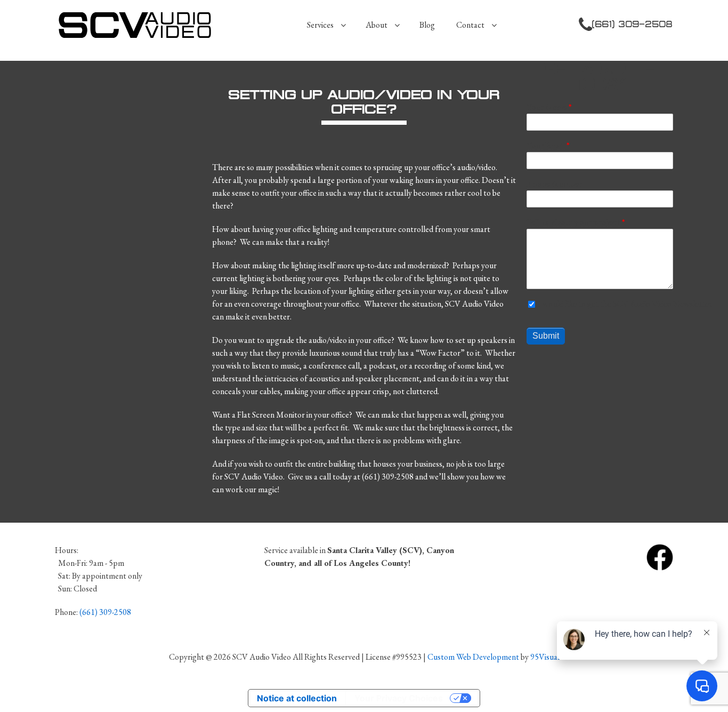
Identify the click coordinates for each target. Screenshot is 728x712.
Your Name (547, 107)
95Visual (545, 656)
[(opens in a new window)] (659, 556)
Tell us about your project (573, 222)
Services (320, 24)
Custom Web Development (473, 656)
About (376, 24)
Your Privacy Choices (398, 698)
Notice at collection (297, 698)
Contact (470, 24)
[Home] (139, 25)
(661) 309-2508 (632, 24)
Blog (427, 24)
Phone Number (554, 183)
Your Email (545, 145)
